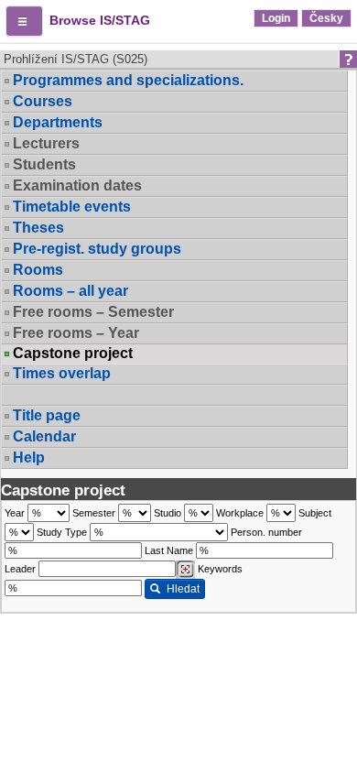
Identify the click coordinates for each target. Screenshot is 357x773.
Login (276, 18)
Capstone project (73, 353)
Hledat (183, 588)
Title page (47, 415)
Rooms (38, 270)
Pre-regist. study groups (97, 248)
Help (29, 457)
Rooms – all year (70, 291)
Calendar (44, 436)
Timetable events (72, 206)
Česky (326, 18)
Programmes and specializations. (128, 80)
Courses (42, 101)
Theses (38, 227)
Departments (58, 122)
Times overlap (62, 373)
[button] (24, 21)
